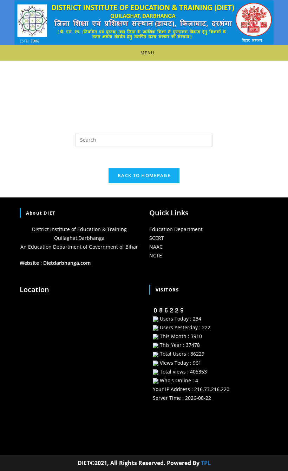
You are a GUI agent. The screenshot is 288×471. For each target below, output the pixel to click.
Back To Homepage (144, 175)
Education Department (176, 229)
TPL (206, 463)
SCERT (156, 238)
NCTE (155, 255)
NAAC (156, 246)
